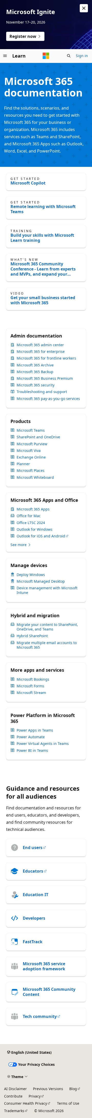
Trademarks (14, 1110)
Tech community (40, 1016)
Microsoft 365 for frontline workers (46, 358)
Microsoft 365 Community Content (49, 992)
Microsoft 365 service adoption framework (44, 966)
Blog (73, 1088)
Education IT (35, 894)
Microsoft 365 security (35, 385)
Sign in (82, 55)
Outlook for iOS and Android (41, 536)
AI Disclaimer (15, 1088)
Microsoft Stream (31, 692)
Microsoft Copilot (27, 183)
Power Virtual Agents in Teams (43, 743)
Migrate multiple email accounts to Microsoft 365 (47, 645)
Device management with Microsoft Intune (47, 590)
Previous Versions (48, 1088)
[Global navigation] (5, 55)
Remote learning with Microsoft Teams (43, 209)
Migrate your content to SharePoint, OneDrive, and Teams (47, 627)
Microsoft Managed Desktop (41, 581)
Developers (34, 918)
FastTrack (32, 941)
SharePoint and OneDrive (38, 437)
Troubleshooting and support (42, 391)
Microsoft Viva (29, 450)
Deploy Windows (31, 574)
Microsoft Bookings (33, 679)
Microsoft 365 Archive (35, 365)
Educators (33, 871)
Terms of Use (68, 1103)
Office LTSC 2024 (31, 522)
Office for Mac (29, 516)
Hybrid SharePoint (32, 636)
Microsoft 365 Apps (33, 509)
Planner (23, 464)
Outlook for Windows (34, 529)
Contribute (13, 1096)
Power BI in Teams (32, 750)
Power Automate (31, 737)
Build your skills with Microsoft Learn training (42, 238)
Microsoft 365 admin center (40, 345)
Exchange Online (31, 457)
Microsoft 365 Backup (35, 372)
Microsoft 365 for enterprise (41, 351)
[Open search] (69, 55)
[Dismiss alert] (84, 8)
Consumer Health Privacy (25, 1103)
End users (32, 847)
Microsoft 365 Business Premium (45, 378)
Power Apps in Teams (35, 730)
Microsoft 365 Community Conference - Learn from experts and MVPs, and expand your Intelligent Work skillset (43, 269)
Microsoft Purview (32, 444)
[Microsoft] (46, 55)
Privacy (35, 1096)
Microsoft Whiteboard (35, 477)
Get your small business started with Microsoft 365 (42, 300)
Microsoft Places (30, 470)
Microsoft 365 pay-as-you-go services (48, 398)
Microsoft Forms (30, 686)
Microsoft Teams (31, 430)
